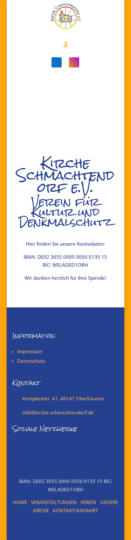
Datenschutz (31, 361)
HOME (20, 502)
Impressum (29, 351)
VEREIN (88, 502)
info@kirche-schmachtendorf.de (58, 412)
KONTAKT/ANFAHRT (75, 510)
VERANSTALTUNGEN (54, 502)
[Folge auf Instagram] (74, 62)
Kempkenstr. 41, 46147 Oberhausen (63, 398)
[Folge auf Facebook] (57, 62)
